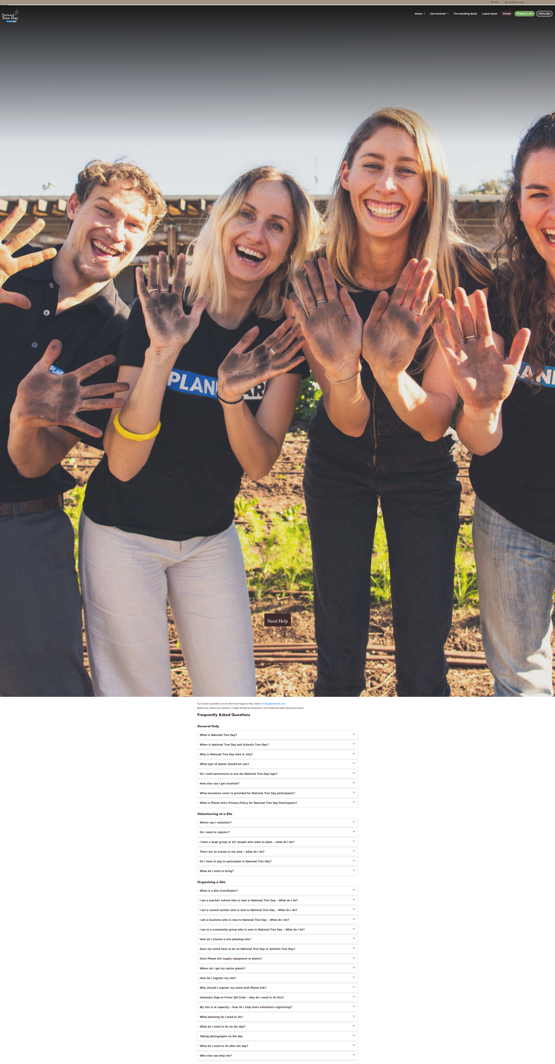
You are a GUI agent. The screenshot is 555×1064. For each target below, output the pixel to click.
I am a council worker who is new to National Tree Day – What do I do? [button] (248, 910)
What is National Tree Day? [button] (218, 735)
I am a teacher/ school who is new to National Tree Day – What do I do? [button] (249, 900)
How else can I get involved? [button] (219, 783)
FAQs (496, 2)
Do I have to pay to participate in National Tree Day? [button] (236, 861)
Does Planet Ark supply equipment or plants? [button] (231, 958)
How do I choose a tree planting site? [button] (225, 939)
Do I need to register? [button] (215, 832)
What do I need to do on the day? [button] (222, 1026)
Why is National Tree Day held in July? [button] (226, 754)
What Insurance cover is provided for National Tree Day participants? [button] (247, 793)
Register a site (524, 13)
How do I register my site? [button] (218, 978)
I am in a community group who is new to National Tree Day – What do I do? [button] (252, 929)
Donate (507, 13)
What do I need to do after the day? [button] (224, 1046)
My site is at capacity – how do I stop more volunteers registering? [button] (246, 1007)
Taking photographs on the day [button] (221, 1036)
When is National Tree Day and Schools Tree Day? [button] (234, 744)
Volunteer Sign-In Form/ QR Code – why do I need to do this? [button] (242, 997)
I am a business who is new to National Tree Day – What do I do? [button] (244, 919)
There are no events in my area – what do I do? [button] (232, 851)
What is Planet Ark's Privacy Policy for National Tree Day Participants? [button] (248, 802)
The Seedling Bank (465, 13)
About (419, 13)
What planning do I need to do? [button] (221, 1016)
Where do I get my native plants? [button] (222, 968)
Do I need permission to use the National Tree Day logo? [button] (239, 773)
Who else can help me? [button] (216, 1055)
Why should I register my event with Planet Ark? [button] (233, 987)
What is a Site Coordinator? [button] (219, 890)
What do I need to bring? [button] (217, 871)
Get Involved (438, 13)
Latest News (489, 13)
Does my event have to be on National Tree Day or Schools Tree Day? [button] (247, 948)
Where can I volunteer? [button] (216, 822)
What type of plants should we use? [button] (224, 764)
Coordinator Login (515, 2)
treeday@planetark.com (273, 703)
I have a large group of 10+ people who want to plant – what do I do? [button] (247, 842)
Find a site (544, 13)
